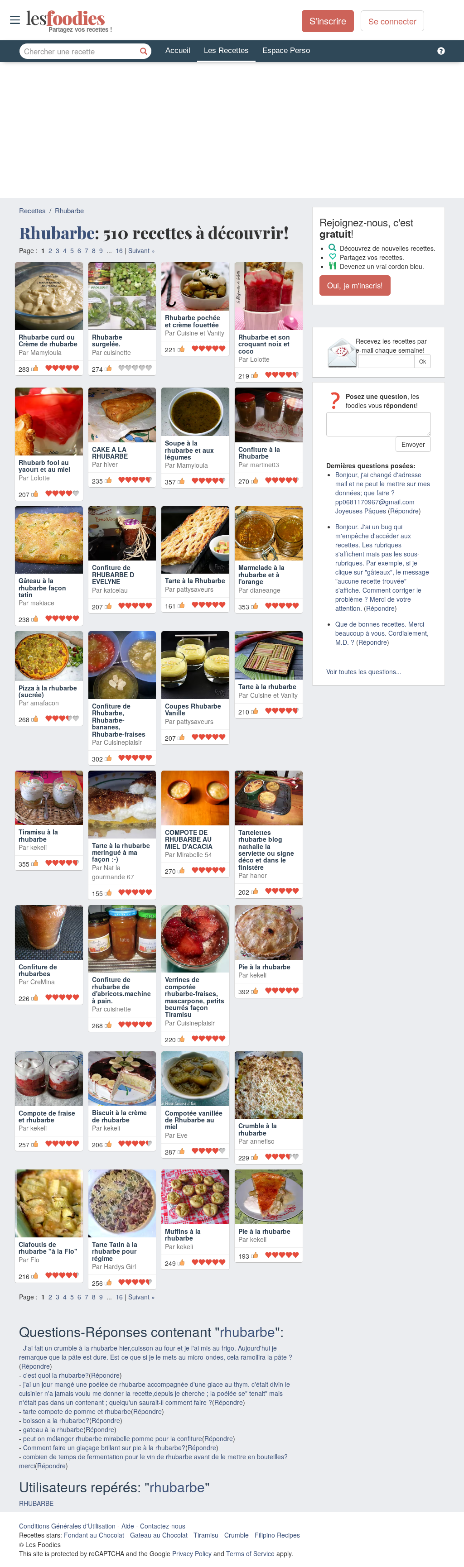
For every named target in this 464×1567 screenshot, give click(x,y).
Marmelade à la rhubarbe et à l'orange (261, 574)
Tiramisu (205, 1534)
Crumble (236, 1534)
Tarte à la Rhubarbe (195, 580)
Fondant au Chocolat (94, 1534)
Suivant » (141, 250)
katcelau (116, 589)
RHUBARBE (36, 1503)
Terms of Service (250, 1553)
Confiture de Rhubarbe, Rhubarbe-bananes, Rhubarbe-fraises (118, 719)
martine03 (264, 464)
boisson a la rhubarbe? (56, 1420)
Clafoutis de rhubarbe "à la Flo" (48, 1248)
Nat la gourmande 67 (113, 872)
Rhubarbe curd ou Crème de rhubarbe (48, 340)
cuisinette (117, 352)
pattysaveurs (195, 589)
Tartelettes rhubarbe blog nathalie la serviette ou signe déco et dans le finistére (266, 850)
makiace (42, 602)
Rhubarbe (69, 210)
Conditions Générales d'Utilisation (67, 1525)
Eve (182, 1135)
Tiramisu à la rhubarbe (38, 835)
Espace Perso (286, 50)
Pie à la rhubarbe (264, 966)
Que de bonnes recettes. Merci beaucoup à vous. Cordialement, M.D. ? (382, 633)
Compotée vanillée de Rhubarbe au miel (193, 1119)
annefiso (262, 1140)
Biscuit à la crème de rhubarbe (119, 1116)
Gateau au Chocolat (159, 1534)
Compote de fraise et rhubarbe (47, 1116)
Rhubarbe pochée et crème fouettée (192, 340)
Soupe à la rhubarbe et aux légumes (189, 449)
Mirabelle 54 (194, 854)
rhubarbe (247, 1331)
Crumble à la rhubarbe (257, 1129)
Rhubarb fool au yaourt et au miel (44, 466)
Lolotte (260, 359)
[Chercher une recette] (143, 51)
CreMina (42, 981)
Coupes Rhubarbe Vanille (193, 709)
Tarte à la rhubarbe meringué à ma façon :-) (121, 852)
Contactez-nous (162, 1525)
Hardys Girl (120, 1266)
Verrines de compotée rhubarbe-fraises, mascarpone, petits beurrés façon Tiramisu (194, 997)
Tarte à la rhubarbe (267, 686)
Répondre (35, 1366)
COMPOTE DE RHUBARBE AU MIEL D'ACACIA (189, 839)
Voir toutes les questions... (363, 671)
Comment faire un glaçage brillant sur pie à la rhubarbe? (104, 1447)
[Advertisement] (232, 130)
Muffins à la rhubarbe (183, 1234)
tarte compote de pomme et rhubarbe (77, 1411)
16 (119, 250)
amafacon (44, 702)
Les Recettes (226, 50)
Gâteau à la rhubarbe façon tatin (42, 587)
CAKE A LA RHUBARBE (110, 452)
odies (27, 18)
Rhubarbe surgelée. (107, 340)
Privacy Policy (192, 1553)
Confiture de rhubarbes (38, 970)
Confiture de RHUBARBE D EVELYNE (113, 574)
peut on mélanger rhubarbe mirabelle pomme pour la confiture (112, 1438)
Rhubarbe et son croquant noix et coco (264, 343)
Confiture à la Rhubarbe (259, 452)
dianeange (265, 589)
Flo (34, 1259)
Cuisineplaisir (123, 742)
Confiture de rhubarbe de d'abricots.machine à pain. (121, 990)
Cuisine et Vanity (200, 352)
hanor (258, 875)
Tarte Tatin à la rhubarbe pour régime (114, 1251)
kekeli (38, 847)
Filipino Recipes (277, 1534)
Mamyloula (46, 352)
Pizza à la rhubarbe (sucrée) (48, 691)
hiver (111, 464)
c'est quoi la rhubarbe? (56, 1375)
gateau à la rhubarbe (53, 1429)
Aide (127, 1525)
